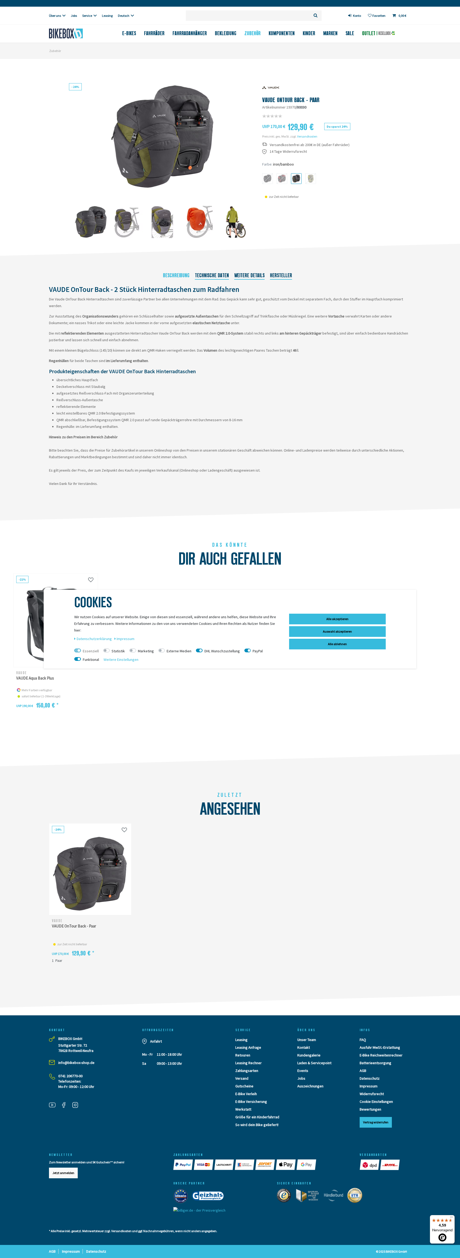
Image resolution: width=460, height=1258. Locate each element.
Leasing (107, 16)
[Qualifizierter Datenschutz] (356, 1196)
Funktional (91, 659)
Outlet (369, 33)
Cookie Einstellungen (376, 1101)
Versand (241, 1078)
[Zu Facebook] (65, 1105)
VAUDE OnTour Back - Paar (74, 926)
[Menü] (451, 1218)
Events (302, 1070)
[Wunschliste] (91, 579)
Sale (350, 33)
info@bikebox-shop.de (76, 1062)
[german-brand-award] (309, 1196)
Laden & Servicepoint (314, 1062)
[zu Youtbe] (54, 1105)
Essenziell (91, 651)
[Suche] (316, 15)
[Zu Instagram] (77, 1105)
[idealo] (182, 1197)
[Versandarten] (370, 1164)
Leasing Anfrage (248, 1047)
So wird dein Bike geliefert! (256, 1124)
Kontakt (303, 1047)
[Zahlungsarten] (183, 1164)
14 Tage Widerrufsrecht (288, 151)
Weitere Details (249, 275)
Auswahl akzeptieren (337, 631)
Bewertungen (370, 1109)
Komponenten (282, 33)
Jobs (74, 16)
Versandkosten (307, 136)
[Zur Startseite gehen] (74, 33)
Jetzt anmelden (63, 1173)
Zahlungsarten (246, 1070)
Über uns (55, 16)
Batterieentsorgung (375, 1062)
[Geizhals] (209, 1197)
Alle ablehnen (337, 644)
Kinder (309, 33)
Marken (330, 33)
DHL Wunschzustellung (222, 651)
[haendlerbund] (335, 1196)
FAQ (363, 1039)
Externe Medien (179, 651)
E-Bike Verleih (246, 1093)
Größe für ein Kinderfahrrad (257, 1117)
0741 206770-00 (70, 1076)
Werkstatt (243, 1109)
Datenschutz (370, 1078)
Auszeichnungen (310, 1086)
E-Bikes (129, 33)
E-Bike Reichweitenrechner (381, 1055)
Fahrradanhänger (189, 33)
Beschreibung (176, 275)
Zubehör (252, 33)
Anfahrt (156, 1041)
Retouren (242, 1055)
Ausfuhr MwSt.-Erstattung (380, 1047)
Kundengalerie (309, 1055)
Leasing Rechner (248, 1062)
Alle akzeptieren (337, 619)
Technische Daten (212, 275)
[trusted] (285, 1196)
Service (87, 16)
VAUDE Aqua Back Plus (35, 678)
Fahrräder (154, 33)
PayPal (258, 651)
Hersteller (281, 275)
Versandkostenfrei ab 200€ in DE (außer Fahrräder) (310, 145)
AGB (363, 1070)
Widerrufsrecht (372, 1093)
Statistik (118, 651)
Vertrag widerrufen (375, 1122)
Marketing (146, 651)
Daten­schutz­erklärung (95, 638)
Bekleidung (225, 33)
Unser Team (306, 1039)
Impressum (368, 1086)
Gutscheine (244, 1086)
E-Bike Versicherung (251, 1101)
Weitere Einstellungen (121, 659)
